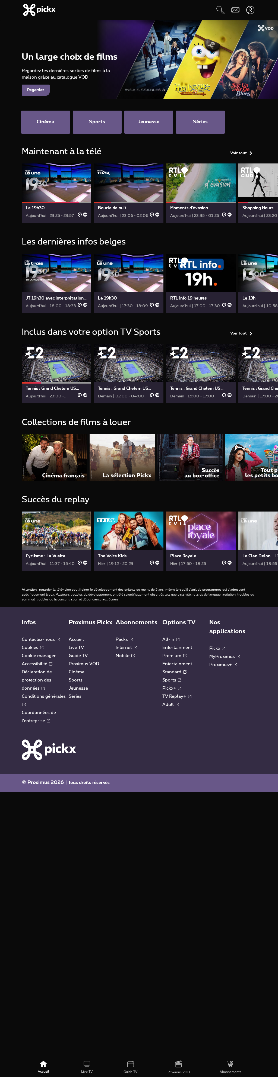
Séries (75, 696)
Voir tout (238, 153)
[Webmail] (235, 9)
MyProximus (222, 656)
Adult (168, 704)
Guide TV (78, 656)
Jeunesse (78, 688)
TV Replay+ (174, 696)
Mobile (123, 656)
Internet (124, 647)
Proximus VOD (84, 664)
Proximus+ (221, 665)
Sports (76, 680)
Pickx (215, 648)
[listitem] (54, 457)
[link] (56, 193)
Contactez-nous (39, 639)
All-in (168, 639)
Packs (122, 639)
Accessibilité (35, 664)
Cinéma (76, 672)
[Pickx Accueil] (49, 749)
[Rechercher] (220, 9)
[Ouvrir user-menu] (250, 9)
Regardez (35, 90)
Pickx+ (169, 688)
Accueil (76, 639)
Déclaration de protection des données (37, 680)
